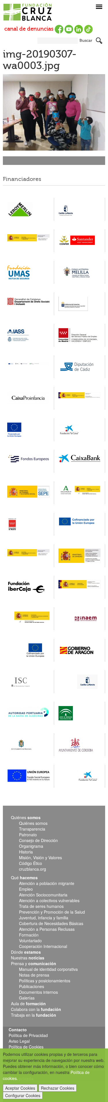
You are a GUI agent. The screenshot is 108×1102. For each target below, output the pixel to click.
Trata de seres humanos (41, 906)
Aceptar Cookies (20, 1088)
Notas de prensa (34, 975)
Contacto (18, 1029)
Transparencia (32, 829)
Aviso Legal (19, 1041)
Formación (29, 935)
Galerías (27, 998)
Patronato (28, 834)
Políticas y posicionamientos (44, 980)
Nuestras (27, 958)
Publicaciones (31, 986)
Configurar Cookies (22, 1095)
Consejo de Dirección (38, 840)
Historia (26, 852)
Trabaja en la (33, 1015)
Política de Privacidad (28, 1035)
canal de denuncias (29, 29)
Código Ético (30, 863)
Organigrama (31, 846)
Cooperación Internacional (43, 946)
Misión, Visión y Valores (40, 857)
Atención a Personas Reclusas (47, 929)
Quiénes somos (33, 823)
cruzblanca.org (32, 869)
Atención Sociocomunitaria (43, 895)
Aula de (28, 1003)
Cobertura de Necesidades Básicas (51, 923)
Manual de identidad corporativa (48, 969)
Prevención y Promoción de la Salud (52, 912)
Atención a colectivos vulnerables (49, 900)
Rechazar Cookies (57, 1088)
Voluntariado (30, 940)
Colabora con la (36, 1009)
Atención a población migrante (46, 883)
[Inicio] (39, 12)
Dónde (26, 952)
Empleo (26, 889)
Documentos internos (38, 992)
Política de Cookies (26, 1047)
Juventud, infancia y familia (43, 917)
